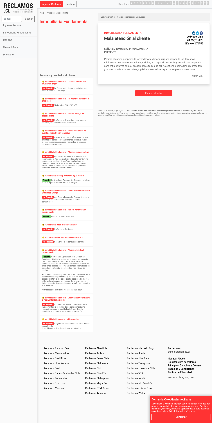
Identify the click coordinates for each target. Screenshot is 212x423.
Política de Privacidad (180, 372)
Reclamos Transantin (55, 378)
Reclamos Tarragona (138, 363)
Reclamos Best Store (54, 358)
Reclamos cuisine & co (139, 388)
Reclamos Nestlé (136, 378)
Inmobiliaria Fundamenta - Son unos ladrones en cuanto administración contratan (64, 132)
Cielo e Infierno (11, 47)
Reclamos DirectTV (95, 373)
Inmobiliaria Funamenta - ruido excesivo (62, 319)
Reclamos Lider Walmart (56, 363)
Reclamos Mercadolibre (56, 353)
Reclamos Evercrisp (54, 383)
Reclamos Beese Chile (97, 358)
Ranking (7, 39)
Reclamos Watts (136, 393)
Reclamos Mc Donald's (139, 383)
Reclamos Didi (93, 368)
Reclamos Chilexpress (97, 378)
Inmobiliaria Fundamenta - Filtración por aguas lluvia (67, 152)
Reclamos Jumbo (136, 353)
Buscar (29, 18)
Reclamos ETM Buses (97, 388)
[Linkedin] (194, 32)
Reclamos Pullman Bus (56, 348)
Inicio (42, 13)
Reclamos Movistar (54, 388)
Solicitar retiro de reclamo (182, 362)
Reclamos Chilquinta (96, 363)
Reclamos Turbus (94, 353)
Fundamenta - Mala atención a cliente (61, 225)
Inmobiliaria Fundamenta (17, 32)
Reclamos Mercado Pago (140, 348)
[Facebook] (201, 32)
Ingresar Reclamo (12, 25)
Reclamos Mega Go (96, 383)
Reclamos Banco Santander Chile (61, 373)
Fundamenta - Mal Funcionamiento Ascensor (64, 237)
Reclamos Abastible (96, 348)
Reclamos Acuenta (95, 393)
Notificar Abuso (176, 358)
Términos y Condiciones (181, 368)
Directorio (8, 54)
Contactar (181, 416)
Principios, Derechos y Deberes (184, 365)
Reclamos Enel (51, 368)
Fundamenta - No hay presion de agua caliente (64, 176)
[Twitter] (197, 32)
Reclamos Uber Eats (138, 358)
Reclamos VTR (135, 373)
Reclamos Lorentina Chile (141, 368)
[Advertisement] (18, 108)
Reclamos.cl (174, 348)
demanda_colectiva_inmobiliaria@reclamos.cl (173, 408)
